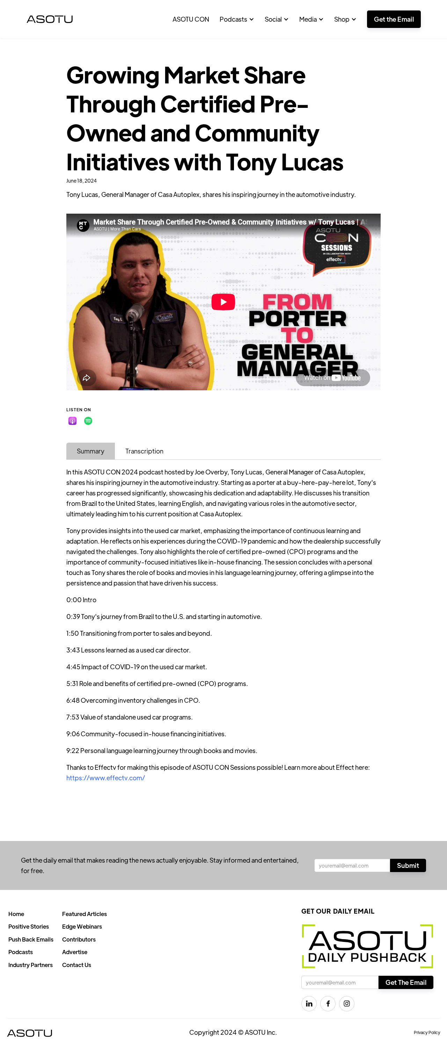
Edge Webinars (82, 926)
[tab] (90, 451)
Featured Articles (84, 913)
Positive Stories (28, 926)
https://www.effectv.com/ (105, 778)
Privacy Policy (427, 1032)
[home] (49, 19)
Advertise (74, 952)
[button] (236, 19)
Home (16, 913)
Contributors (79, 939)
